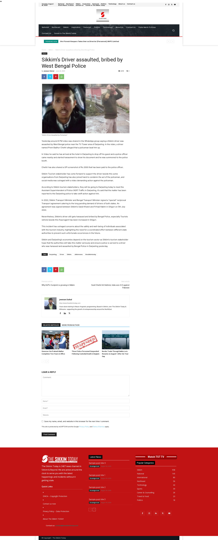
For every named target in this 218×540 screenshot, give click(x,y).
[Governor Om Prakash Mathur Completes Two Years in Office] (55, 339)
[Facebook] (165, 4)
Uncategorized (94, 466)
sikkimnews (79, 254)
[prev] (168, 41)
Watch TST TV (156, 456)
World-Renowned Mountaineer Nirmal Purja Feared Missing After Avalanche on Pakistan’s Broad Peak (103, 41)
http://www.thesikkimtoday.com (69, 303)
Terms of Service (99, 427)
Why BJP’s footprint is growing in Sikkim (58, 285)
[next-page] (47, 361)
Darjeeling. (53, 254)
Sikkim (50, 50)
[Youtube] (174, 4)
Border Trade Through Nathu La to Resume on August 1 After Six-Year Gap (115, 353)
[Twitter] (171, 4)
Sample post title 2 (97, 487)
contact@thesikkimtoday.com (66, 526)
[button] (173, 30)
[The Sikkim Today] (62, 459)
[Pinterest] (55, 76)
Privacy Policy (84, 427)
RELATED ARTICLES (51, 325)
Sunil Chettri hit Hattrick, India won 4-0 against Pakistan (110, 286)
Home (44, 50)
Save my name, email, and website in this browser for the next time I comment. (76, 421)
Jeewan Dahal (49, 71)
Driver (62, 254)
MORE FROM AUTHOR (70, 325)
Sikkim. (69, 254)
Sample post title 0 (97, 463)
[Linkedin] (66, 313)
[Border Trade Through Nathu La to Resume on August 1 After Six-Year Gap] (115, 339)
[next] (172, 41)
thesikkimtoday (90, 254)
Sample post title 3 (97, 499)
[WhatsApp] (61, 76)
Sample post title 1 (97, 475)
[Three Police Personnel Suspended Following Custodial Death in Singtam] (85, 339)
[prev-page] (43, 361)
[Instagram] (168, 4)
